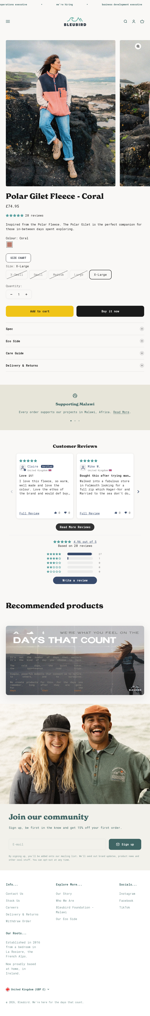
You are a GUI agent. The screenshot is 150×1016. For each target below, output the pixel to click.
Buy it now (110, 311)
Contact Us (14, 893)
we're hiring (45, 4)
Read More (121, 412)
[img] (28, 461)
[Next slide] (138, 491)
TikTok (124, 907)
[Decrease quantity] (11, 294)
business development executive (103, 4)
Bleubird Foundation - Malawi (75, 909)
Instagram (127, 893)
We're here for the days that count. (58, 1002)
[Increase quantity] (26, 294)
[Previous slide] (12, 491)
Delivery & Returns (22, 914)
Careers (12, 907)
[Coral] (9, 244)
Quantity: (14, 286)
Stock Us (13, 900)
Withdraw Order (18, 921)
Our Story (64, 893)
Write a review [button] (75, 580)
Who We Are (65, 900)
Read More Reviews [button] (75, 527)
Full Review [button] (29, 513)
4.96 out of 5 (85, 542)
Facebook (126, 900)
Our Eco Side (66, 919)
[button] (15, 215)
